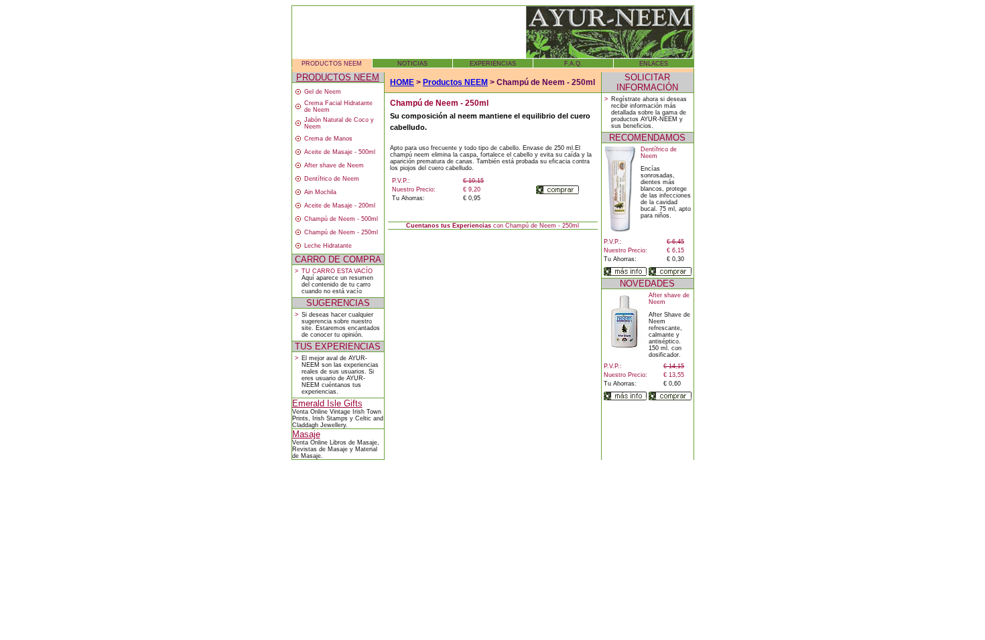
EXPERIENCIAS (493, 63)
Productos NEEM (455, 82)
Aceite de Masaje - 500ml (339, 152)
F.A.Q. (573, 63)
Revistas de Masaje (320, 449)
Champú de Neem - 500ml (341, 219)
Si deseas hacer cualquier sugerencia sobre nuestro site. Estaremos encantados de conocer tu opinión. (341, 324)
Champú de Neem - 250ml (341, 232)
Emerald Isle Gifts (327, 403)
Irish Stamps (330, 418)
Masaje (306, 434)
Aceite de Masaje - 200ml (339, 205)
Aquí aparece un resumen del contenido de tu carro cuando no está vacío (337, 284)
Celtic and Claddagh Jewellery (337, 421)
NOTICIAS (412, 63)
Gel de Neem (322, 91)
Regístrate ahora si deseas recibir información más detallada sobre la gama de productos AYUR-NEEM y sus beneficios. (649, 112)
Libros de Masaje (353, 442)
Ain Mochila (320, 192)
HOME (402, 82)
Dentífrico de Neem (331, 178)
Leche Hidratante (328, 245)
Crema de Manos (328, 138)
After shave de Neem (334, 165)
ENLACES (653, 63)
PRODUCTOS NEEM (332, 63)
